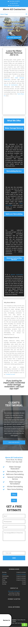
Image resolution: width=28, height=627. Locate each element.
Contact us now (10, 374)
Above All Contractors (11, 85)
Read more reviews (14, 442)
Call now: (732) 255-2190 (14, 37)
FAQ (14, 500)
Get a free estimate (14, 5)
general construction (17, 274)
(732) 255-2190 (14, 3)
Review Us (6, 620)
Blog (14, 494)
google (12, 610)
